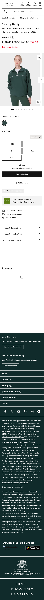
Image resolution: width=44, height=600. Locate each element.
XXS (12, 144)
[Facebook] (5, 412)
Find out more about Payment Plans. (15, 483)
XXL (12, 158)
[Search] (5, 11)
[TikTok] (38, 412)
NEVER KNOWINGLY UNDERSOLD (22, 589)
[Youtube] (18, 412)
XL (32, 151)
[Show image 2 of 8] (41, 80)
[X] (12, 412)
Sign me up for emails (12, 347)
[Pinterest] (25, 412)
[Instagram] (32, 412)
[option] (4, 123)
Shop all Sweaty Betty (29, 18)
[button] (40, 4)
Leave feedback (10, 366)
